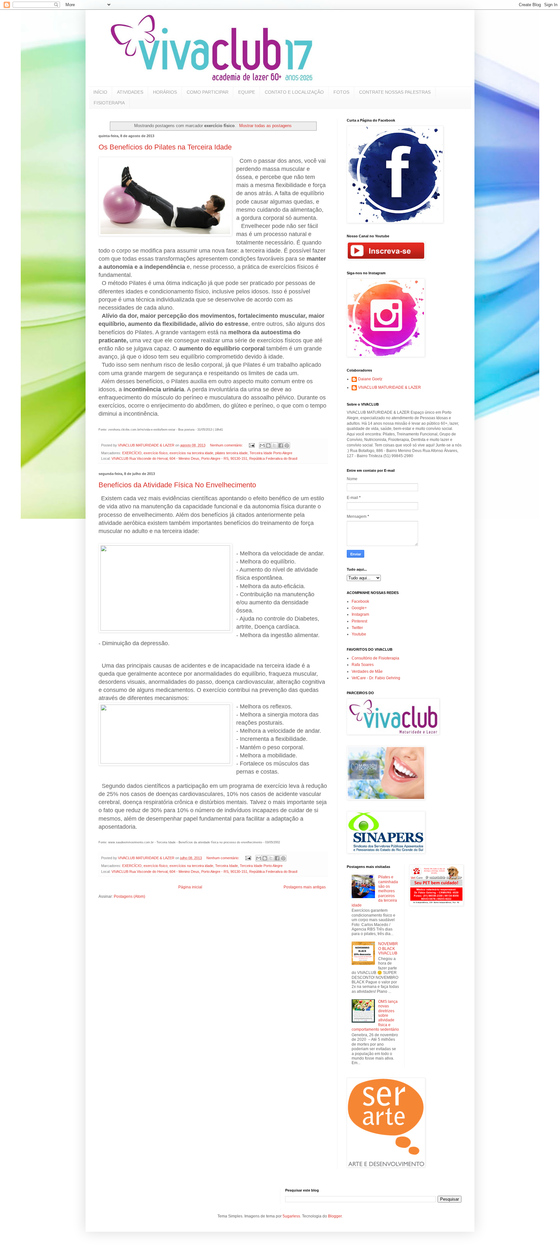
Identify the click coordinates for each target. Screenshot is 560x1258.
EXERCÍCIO (132, 453)
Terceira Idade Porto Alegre (271, 453)
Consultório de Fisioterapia (375, 658)
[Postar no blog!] (268, 445)
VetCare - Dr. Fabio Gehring (376, 678)
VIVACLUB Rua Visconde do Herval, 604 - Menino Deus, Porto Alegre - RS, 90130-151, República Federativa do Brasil (204, 458)
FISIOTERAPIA (109, 102)
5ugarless (291, 1216)
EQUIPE (246, 92)
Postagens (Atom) (129, 896)
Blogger (335, 1216)
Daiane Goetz (370, 379)
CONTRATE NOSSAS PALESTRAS (395, 92)
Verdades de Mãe (367, 671)
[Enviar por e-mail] (262, 445)
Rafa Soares (363, 664)
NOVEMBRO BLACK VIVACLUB (388, 948)
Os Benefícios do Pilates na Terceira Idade (165, 147)
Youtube (359, 634)
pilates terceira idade (231, 453)
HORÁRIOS (165, 92)
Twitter (357, 627)
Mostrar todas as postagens (265, 125)
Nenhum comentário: (227, 445)
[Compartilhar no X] (274, 445)
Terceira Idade (226, 866)
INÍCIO (100, 92)
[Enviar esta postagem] (251, 445)
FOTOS (341, 92)
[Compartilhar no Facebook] (280, 445)
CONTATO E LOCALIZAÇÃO (294, 92)
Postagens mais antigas (305, 887)
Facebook (360, 601)
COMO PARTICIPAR (207, 92)
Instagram (360, 614)
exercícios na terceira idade (191, 453)
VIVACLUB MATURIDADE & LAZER (389, 387)
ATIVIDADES (130, 92)
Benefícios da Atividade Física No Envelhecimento (177, 485)
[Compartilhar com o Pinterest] (287, 445)
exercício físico (156, 453)
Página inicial (190, 887)
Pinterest (359, 621)
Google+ (359, 608)
